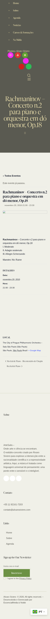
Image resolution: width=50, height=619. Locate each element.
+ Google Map (34, 350)
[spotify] (25, 55)
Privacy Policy (25, 578)
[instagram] (10, 55)
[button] (28, 79)
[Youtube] (21, 66)
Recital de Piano (14, 366)
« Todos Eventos (12, 175)
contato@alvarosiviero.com (16, 510)
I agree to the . (19, 578)
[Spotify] (29, 66)
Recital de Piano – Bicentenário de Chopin (25, 361)
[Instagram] (26, 61)
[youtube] (18, 55)
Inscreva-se (16, 573)
